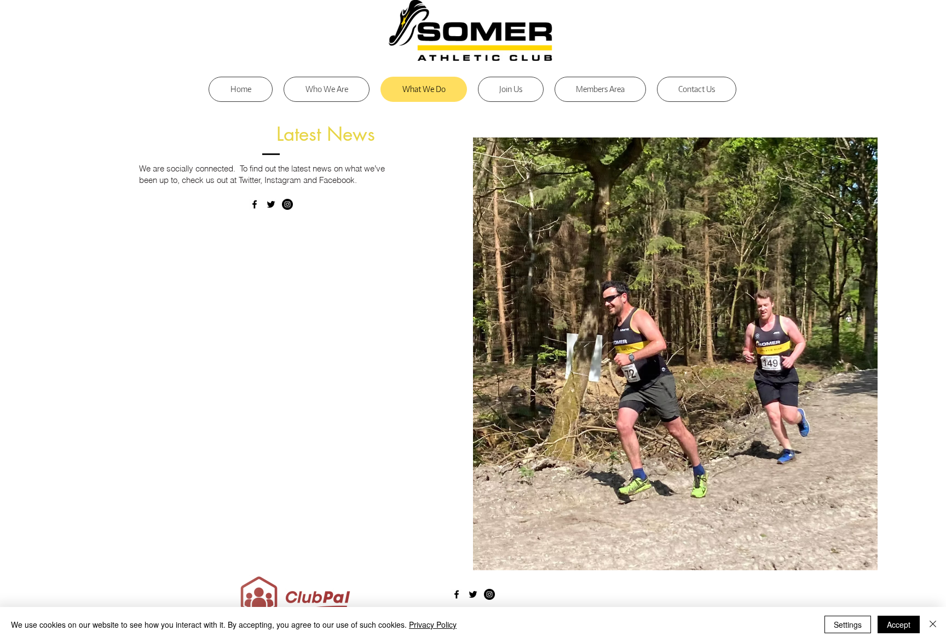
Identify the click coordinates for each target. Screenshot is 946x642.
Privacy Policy (433, 624)
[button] (600, 89)
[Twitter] (271, 204)
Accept (898, 624)
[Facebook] (254, 204)
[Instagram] (287, 204)
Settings (848, 624)
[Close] (932, 624)
